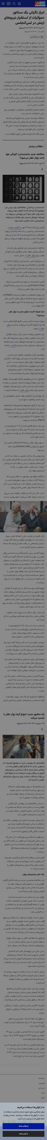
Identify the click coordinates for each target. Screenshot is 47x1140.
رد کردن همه (23, 1133)
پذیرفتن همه (23, 1126)
